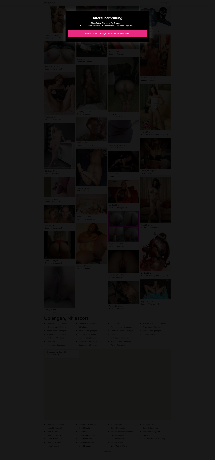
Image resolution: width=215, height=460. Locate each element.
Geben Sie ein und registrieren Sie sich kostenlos (107, 33)
